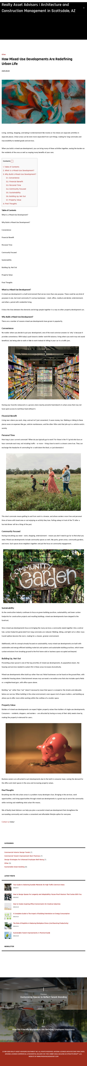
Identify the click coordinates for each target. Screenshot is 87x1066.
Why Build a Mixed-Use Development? (19, 174)
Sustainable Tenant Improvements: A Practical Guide (31, 933)
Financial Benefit (14, 181)
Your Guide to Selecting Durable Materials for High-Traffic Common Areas (38, 885)
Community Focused (16, 189)
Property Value (13, 200)
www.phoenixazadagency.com (47, 1056)
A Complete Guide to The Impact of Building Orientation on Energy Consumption (41, 913)
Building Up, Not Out (16, 196)
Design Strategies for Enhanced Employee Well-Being (24, 859)
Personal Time (13, 185)
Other (4, 54)
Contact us (5, 822)
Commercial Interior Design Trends (17, 852)
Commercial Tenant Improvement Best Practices (22, 856)
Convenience (12, 178)
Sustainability (13, 192)
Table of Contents (11, 167)
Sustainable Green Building (14, 867)
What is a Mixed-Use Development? (18, 170)
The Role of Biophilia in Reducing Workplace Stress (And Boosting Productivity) (40, 923)
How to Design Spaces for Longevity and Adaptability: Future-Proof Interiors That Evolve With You (47, 894)
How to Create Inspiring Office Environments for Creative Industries (36, 904)
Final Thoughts (10, 203)
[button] (12, 161)
